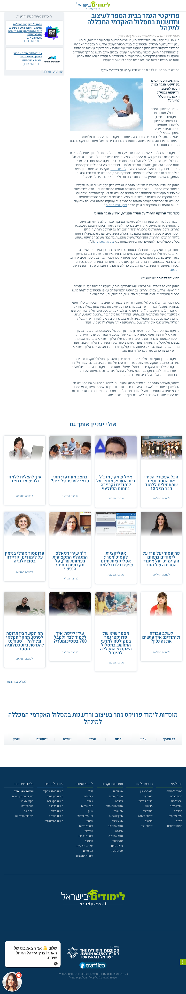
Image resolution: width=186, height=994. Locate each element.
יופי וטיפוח (87, 806)
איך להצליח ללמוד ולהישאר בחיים (25, 479)
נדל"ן (90, 791)
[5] (83, 70)
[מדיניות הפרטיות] (183, 962)
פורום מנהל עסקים (53, 791)
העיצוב (174, 269)
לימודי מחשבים (84, 856)
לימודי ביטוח (86, 826)
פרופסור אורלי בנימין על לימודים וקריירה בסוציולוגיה (24, 557)
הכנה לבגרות (146, 801)
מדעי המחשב (115, 826)
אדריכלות (117, 841)
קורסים (149, 821)
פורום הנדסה (56, 816)
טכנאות (89, 841)
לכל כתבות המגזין (15, 681)
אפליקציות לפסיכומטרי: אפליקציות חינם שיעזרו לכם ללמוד (116, 559)
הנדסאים (148, 811)
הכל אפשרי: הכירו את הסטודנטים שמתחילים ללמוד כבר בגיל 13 (161, 483)
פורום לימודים (174, 826)
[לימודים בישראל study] (93, 5)
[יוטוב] (98, 912)
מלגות (179, 821)
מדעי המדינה (115, 836)
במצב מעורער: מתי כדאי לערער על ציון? (70, 479)
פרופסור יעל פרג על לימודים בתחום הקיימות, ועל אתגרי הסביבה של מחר (161, 559)
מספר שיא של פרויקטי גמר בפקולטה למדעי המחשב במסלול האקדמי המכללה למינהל (116, 643)
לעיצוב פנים (118, 169)
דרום (118, 739)
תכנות (89, 821)
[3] (91, 70)
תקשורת (118, 811)
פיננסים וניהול (85, 816)
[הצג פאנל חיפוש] (5, 5)
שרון (16, 739)
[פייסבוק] (90, 913)
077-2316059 (34, 38)
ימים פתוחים (175, 816)
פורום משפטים (55, 796)
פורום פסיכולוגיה (54, 821)
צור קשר (28, 811)
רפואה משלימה (84, 846)
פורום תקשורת (55, 801)
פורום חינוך (57, 811)
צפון (143, 739)
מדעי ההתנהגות (114, 806)
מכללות (178, 811)
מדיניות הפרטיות (24, 816)
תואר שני (148, 796)
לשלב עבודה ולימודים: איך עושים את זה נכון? (161, 637)
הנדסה (119, 831)
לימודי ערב (147, 826)
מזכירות (89, 831)
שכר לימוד (176, 801)
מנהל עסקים (116, 796)
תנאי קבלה (176, 796)
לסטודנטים (27, 806)
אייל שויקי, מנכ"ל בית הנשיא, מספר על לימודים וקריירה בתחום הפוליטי (115, 483)
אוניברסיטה (176, 806)
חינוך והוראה (116, 816)
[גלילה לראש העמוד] (183, 983)
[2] (95, 70)
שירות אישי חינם (32, 60)
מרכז (92, 739)
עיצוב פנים (117, 846)
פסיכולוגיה (117, 851)
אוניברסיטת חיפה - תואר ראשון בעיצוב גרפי (28, 55)
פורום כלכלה (56, 806)
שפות (90, 801)
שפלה (67, 739)
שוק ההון (88, 796)
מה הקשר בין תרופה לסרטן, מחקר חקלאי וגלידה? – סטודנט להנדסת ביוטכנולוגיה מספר (24, 641)
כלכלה (119, 801)
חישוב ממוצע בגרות (22, 796)
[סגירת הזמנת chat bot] (55, 963)
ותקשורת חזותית (116, 205)
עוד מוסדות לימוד (51, 71)
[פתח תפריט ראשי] (180, 5)
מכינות (149, 806)
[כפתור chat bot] (12, 982)
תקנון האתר (27, 801)
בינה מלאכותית (104, 241)
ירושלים (41, 739)
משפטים (118, 791)
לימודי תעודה (145, 816)
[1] (99, 70)
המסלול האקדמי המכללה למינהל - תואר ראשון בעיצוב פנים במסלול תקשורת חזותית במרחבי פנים (25, 29)
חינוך (90, 811)
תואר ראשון (146, 791)
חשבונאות (117, 821)
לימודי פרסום (85, 836)
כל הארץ (169, 739)
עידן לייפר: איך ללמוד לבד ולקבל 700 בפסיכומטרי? (70, 637)
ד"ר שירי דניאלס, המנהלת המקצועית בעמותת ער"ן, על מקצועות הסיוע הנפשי (70, 561)
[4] (87, 70)
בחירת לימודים (174, 791)
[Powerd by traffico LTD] (93, 966)
